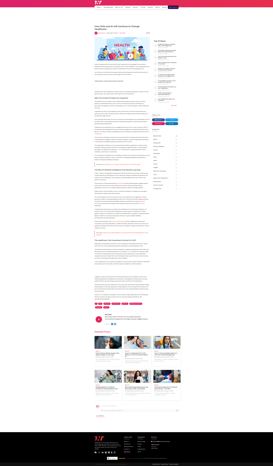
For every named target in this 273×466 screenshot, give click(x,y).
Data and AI (106, 303)
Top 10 (139, 451)
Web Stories (154, 448)
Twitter (172, 119)
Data (100, 303)
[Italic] (104, 410)
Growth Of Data (116, 303)
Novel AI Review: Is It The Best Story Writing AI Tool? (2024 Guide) (121, 164)
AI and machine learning (118, 221)
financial (101, 294)
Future (143, 7)
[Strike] (108, 410)
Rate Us (129, 458)
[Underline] (106, 410)
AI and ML (120, 183)
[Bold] (102, 410)
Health (157, 7)
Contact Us (127, 449)
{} (119, 410)
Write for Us (173, 7)
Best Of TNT (119, 7)
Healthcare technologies (135, 303)
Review (164, 7)
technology (98, 307)
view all (173, 105)
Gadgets (150, 7)
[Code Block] (116, 410)
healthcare (125, 303)
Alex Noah (102, 33)
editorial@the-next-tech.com (161, 441)
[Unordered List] (112, 410)
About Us (126, 441)
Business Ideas (108, 7)
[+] (122, 410)
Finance (127, 7)
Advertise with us (128, 446)
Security (135, 7)
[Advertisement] (136, 17)
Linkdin (172, 123)
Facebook (159, 119)
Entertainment (141, 449)
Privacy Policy (164, 464)
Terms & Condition (173, 464)
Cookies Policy (156, 464)
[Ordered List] (110, 410)
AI (96, 303)
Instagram (159, 123)
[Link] (118, 410)
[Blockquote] (114, 410)
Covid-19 (119, 149)
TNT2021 (106, 307)
